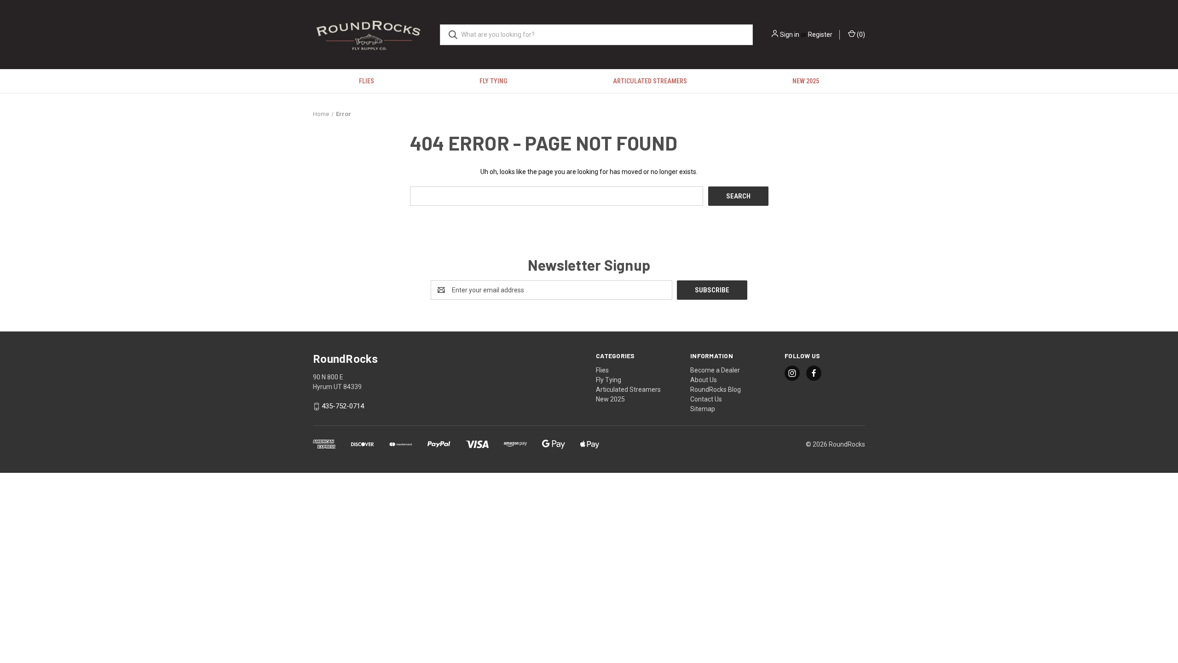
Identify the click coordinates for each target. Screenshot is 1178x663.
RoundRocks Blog (715, 389)
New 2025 (805, 81)
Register (820, 34)
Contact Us (706, 399)
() (860, 34)
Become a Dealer (715, 370)
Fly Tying (493, 81)
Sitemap (702, 409)
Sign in (789, 34)
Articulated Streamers (650, 81)
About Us (703, 380)
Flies (366, 81)
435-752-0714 (343, 406)
